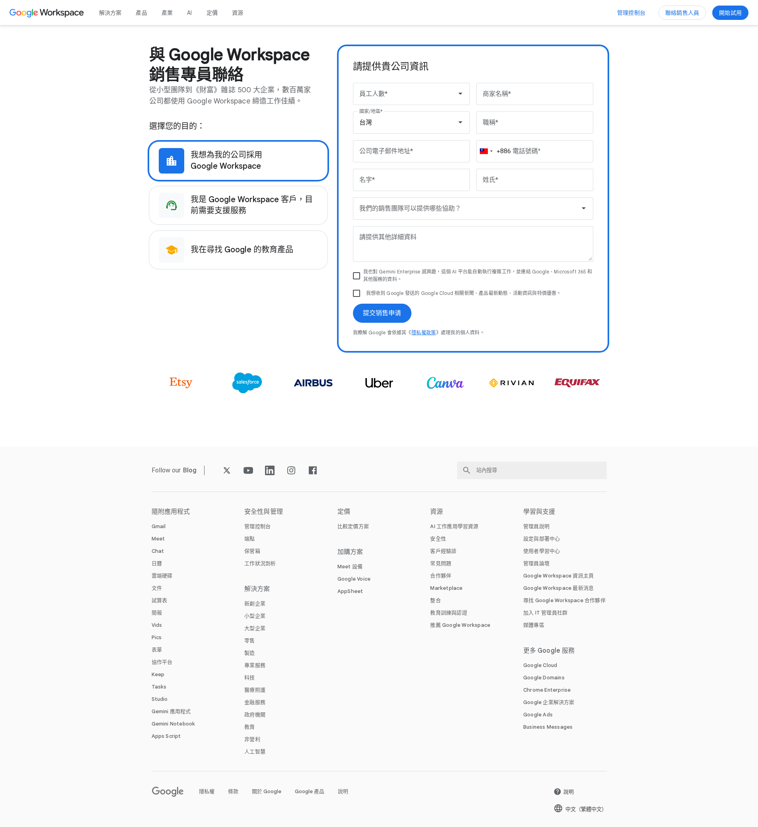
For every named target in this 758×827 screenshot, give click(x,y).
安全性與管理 (263, 512)
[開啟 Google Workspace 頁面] (48, 13)
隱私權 (206, 791)
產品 (141, 12)
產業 (167, 12)
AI (189, 12)
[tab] (238, 161)
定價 (212, 12)
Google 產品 (309, 791)
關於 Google (266, 791)
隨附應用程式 (171, 512)
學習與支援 (539, 512)
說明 (343, 791)
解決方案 (110, 12)
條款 (233, 791)
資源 (237, 12)
